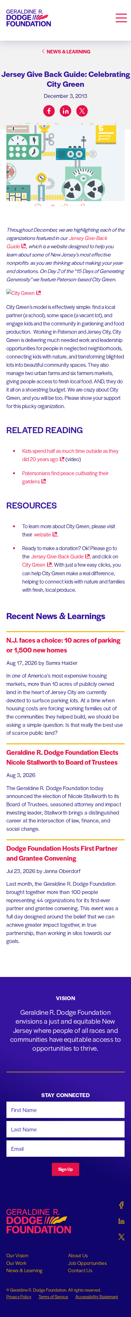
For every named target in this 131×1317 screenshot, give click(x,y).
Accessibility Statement (96, 1296)
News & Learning (24, 1270)
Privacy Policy (18, 1296)
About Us (78, 1255)
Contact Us (80, 1270)
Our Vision (17, 1255)
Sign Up (65, 1169)
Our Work (16, 1262)
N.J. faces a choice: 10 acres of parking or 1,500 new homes (63, 644)
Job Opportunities (87, 1262)
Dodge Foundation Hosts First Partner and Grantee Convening (62, 853)
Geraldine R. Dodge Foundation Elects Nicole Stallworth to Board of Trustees (62, 757)
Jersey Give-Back (57, 556)
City (33, 564)
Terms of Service (53, 1296)
